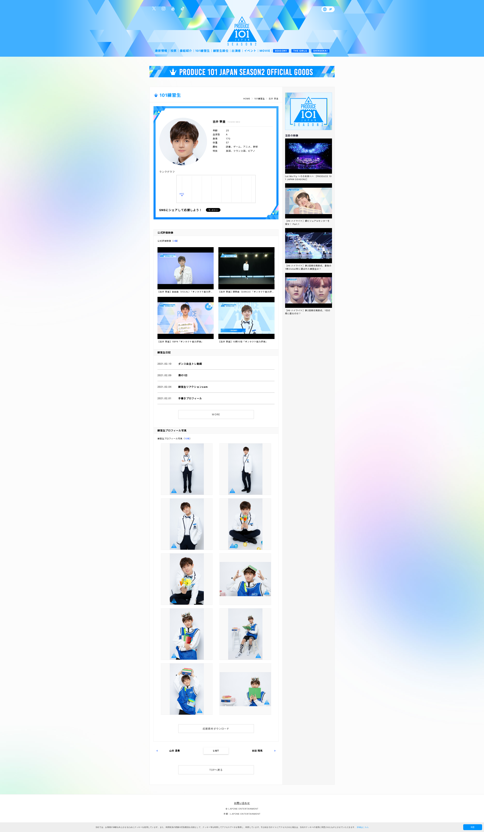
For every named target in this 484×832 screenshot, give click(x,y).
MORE (216, 414)
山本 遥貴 (174, 750)
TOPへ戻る (216, 769)
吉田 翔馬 (257, 750)
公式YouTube (173, 8)
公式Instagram (163, 8)
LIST (216, 750)
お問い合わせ (242, 803)
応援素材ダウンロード (216, 728)
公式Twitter (154, 8)
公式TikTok (182, 8)
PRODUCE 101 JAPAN (242, 31)
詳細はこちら (363, 827)
